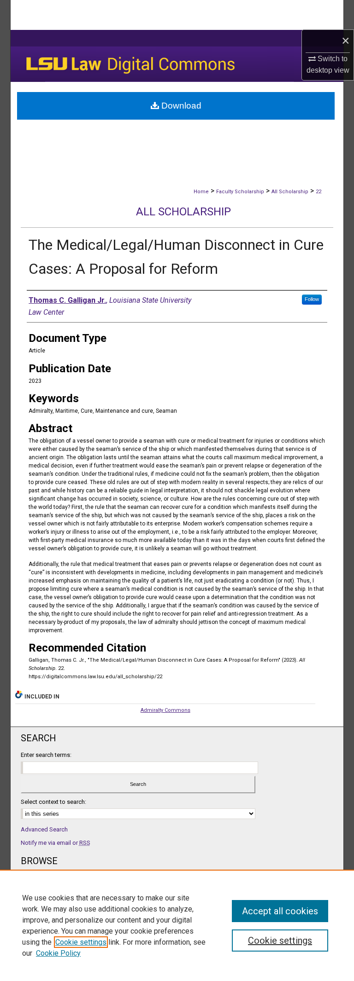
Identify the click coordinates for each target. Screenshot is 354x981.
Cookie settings (80, 942)
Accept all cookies (280, 911)
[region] (177, 925)
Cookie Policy (58, 953)
